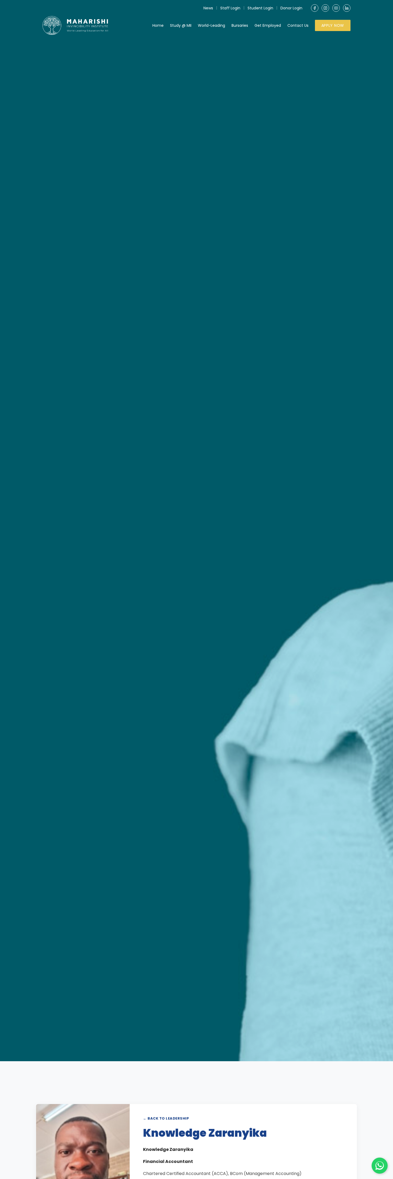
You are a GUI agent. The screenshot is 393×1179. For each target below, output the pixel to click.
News (208, 8)
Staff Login (230, 8)
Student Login (260, 8)
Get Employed (268, 25)
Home (158, 25)
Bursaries (240, 25)
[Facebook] (314, 8)
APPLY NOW (332, 25)
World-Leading (211, 25)
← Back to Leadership (166, 1118)
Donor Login (291, 8)
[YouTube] (336, 8)
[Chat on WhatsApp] (380, 1166)
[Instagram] (325, 8)
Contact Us (298, 25)
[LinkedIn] (346, 8)
